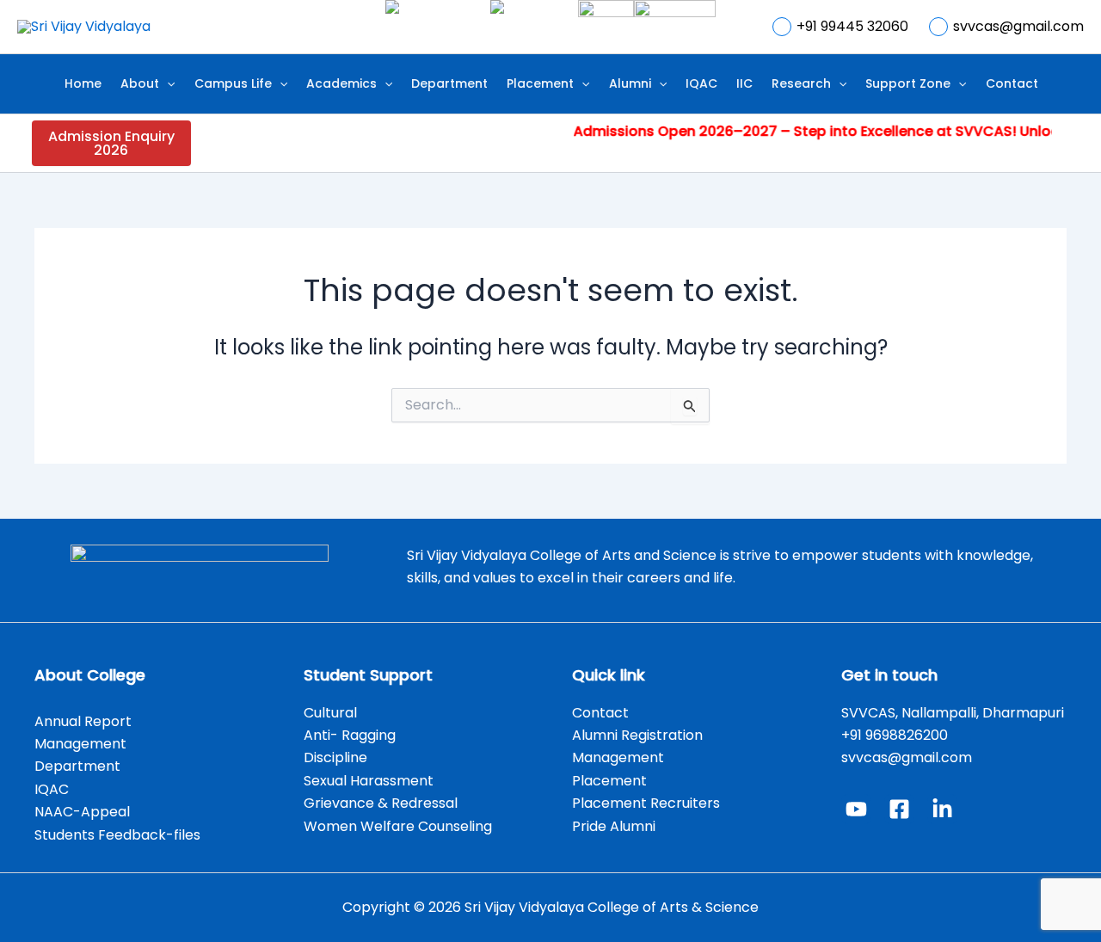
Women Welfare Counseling (398, 826)
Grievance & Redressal (381, 803)
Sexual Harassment (369, 781)
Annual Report (83, 721)
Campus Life (233, 83)
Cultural (332, 713)
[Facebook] (899, 809)
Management (80, 744)
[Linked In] (942, 809)
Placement (540, 83)
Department (449, 83)
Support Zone (907, 83)
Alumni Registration (637, 735)
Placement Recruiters (646, 803)
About (139, 83)
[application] (167, 84)
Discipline (335, 757)
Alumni (630, 83)
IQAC (701, 83)
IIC (744, 83)
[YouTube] (856, 809)
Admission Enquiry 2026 (111, 143)
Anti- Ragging (350, 735)
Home (83, 83)
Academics (341, 83)
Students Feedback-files (117, 835)
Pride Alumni (613, 826)
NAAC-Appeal (82, 812)
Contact (1012, 83)
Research (801, 83)
